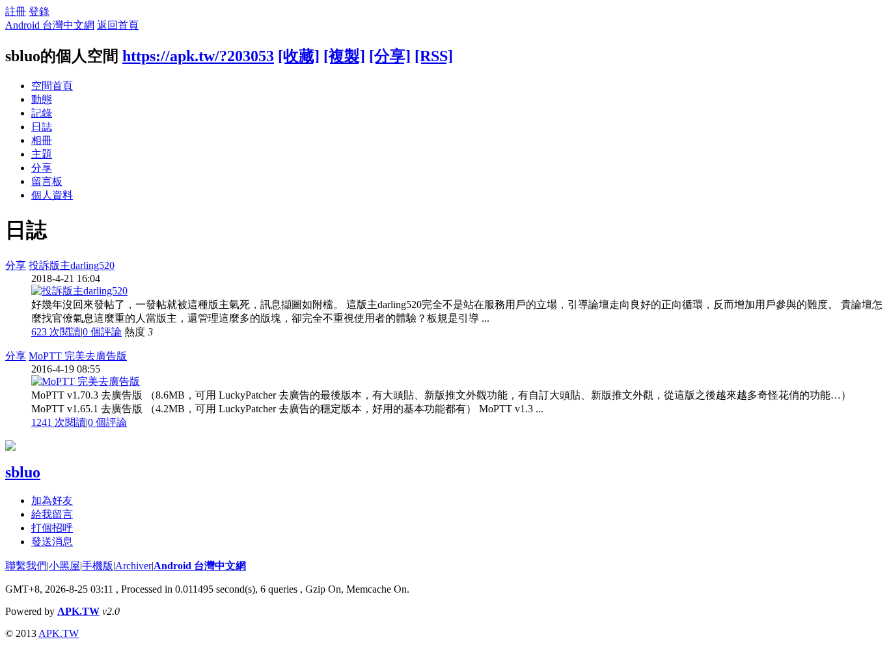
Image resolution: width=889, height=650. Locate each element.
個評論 (102, 331)
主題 (41, 154)
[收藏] (299, 56)
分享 (41, 167)
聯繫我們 (26, 565)
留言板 (46, 181)
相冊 (41, 140)
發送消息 (52, 541)
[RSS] (434, 56)
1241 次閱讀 (58, 422)
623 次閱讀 (56, 331)
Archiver (133, 565)
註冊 (15, 11)
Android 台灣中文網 (49, 25)
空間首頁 (52, 85)
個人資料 (52, 195)
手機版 (97, 565)
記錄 (41, 113)
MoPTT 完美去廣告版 (78, 355)
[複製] (344, 56)
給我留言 (52, 514)
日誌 (41, 126)
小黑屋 (64, 565)
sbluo (22, 472)
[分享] (390, 56)
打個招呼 (52, 527)
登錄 (39, 11)
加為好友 (52, 500)
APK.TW (78, 611)
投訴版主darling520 (72, 265)
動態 (41, 99)
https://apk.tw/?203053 (198, 56)
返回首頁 (118, 25)
